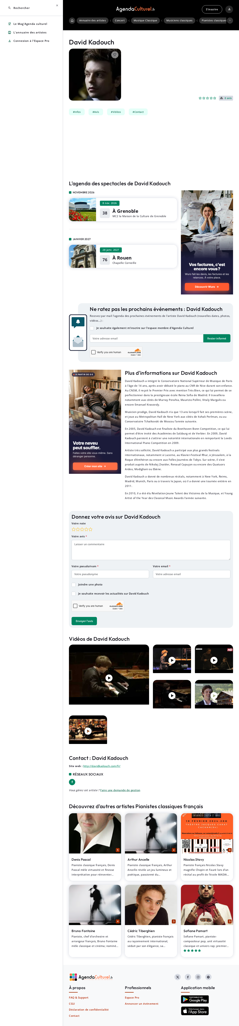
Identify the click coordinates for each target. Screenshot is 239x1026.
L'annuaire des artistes (27, 32)
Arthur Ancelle (138, 859)
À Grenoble (125, 211)
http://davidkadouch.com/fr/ (102, 766)
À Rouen (122, 258)
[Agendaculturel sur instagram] (198, 977)
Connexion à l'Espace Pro (28, 41)
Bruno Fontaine (83, 931)
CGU (72, 1003)
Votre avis (78, 536)
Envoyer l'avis (84, 621)
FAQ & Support (78, 997)
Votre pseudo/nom (84, 566)
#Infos (77, 112)
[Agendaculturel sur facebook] (188, 977)
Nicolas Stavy (194, 859)
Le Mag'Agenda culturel (27, 24)
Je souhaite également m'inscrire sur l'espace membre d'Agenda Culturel (145, 328)
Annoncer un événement (141, 1003)
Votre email (161, 566)
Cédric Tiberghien (141, 931)
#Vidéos (116, 112)
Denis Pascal (81, 859)
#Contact (138, 112)
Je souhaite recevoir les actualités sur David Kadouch (113, 593)
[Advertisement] (151, 147)
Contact (74, 1015)
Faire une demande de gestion (120, 790)
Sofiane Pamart (196, 931)
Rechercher (19, 8)
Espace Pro (132, 997)
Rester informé (216, 338)
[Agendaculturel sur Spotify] (208, 977)
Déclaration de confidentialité (89, 1009)
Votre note (79, 523)
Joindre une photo (90, 584)
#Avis (96, 112)
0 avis (228, 98)
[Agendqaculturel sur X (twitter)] (177, 977)
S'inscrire (212, 9)
